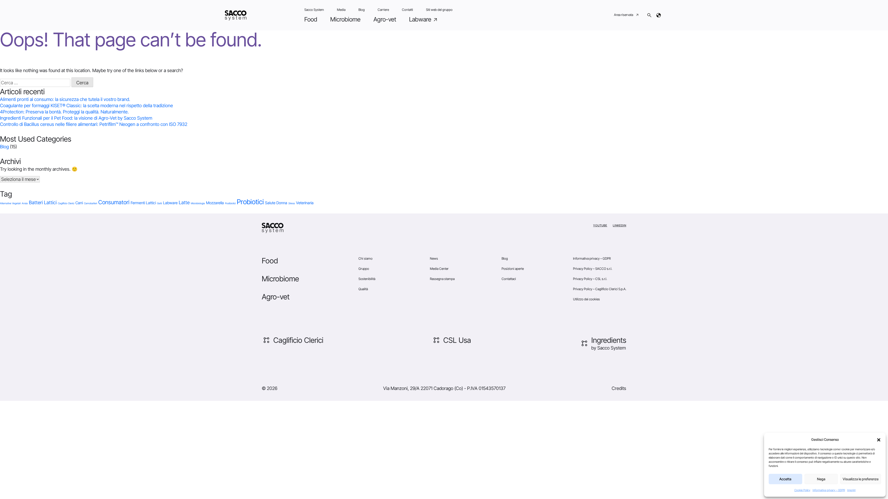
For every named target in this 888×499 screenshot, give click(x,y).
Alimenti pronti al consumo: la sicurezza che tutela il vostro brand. (65, 99)
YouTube (600, 225)
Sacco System (314, 10)
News (434, 258)
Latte (184, 202)
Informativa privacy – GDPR (829, 490)
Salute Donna (276, 203)
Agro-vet (384, 19)
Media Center (439, 269)
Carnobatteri (90, 203)
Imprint (851, 490)
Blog (361, 10)
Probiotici (250, 202)
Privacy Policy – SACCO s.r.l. (592, 269)
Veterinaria (305, 203)
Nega (821, 479)
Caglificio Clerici (66, 203)
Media (341, 10)
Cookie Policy (802, 490)
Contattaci (509, 279)
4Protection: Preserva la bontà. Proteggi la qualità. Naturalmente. (64, 112)
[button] (878, 439)
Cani (79, 203)
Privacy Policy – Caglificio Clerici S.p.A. (599, 289)
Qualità (363, 289)
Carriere (383, 10)
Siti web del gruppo (439, 10)
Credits (619, 388)
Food (310, 19)
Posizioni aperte (513, 269)
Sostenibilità (366, 279)
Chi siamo (365, 258)
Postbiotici (230, 203)
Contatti (407, 10)
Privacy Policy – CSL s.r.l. (590, 279)
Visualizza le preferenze (861, 479)
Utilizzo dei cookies (586, 299)
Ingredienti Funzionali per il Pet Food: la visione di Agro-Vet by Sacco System (76, 118)
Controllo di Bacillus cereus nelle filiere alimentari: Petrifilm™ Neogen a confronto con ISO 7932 (93, 124)
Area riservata (623, 15)
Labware (421, 19)
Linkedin (619, 225)
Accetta (785, 479)
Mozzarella (215, 203)
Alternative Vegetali (10, 203)
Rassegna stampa (442, 279)
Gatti (159, 203)
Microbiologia (198, 203)
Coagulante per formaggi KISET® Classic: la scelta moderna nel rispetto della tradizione (86, 105)
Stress (291, 203)
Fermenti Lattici (143, 203)
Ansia (25, 203)
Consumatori (114, 202)
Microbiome (345, 19)
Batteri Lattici (43, 202)
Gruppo (363, 269)
